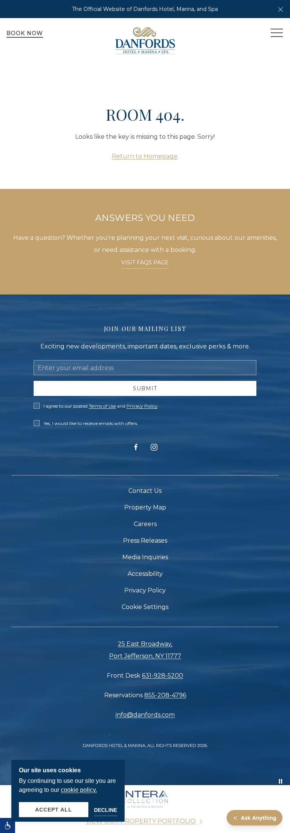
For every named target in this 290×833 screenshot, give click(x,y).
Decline (105, 810)
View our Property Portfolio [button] (141, 821)
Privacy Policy (141, 406)
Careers (145, 524)
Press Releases (145, 540)
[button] (280, 9)
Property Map (145, 507)
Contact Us (145, 490)
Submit (145, 388)
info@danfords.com (145, 714)
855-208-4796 (165, 695)
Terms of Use (102, 406)
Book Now (24, 33)
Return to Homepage (144, 156)
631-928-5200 (162, 675)
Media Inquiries (145, 557)
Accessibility (145, 573)
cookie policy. (79, 790)
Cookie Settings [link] (145, 607)
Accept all (53, 810)
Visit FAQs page (145, 262)
